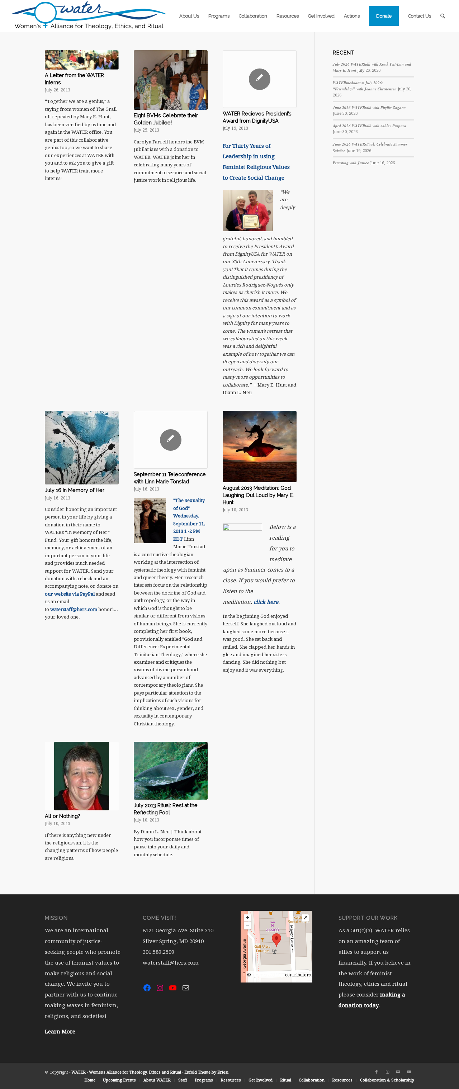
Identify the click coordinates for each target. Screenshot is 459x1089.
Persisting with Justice (351, 163)
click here (266, 602)
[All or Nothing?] (82, 776)
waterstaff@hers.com (73, 609)
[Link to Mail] (398, 1072)
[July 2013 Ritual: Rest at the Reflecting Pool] (171, 771)
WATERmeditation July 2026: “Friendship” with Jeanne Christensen (365, 86)
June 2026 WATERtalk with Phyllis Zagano (369, 107)
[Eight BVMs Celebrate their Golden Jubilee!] (171, 80)
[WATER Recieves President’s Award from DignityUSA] (260, 79)
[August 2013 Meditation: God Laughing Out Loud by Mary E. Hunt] (260, 446)
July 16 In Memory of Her (74, 490)
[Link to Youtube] (408, 1072)
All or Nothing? (62, 816)
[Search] (443, 16)
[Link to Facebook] (376, 1072)
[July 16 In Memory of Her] (82, 448)
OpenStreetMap (268, 974)
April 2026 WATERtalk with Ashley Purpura (369, 126)
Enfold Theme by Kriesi (206, 1072)
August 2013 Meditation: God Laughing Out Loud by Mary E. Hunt (258, 495)
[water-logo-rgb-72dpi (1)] (89, 16)
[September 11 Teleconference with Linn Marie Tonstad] (171, 440)
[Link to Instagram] (387, 1072)
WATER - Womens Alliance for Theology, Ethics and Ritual (126, 1072)
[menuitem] (189, 16)
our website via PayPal (70, 594)
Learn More (60, 1031)
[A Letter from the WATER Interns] (82, 60)
